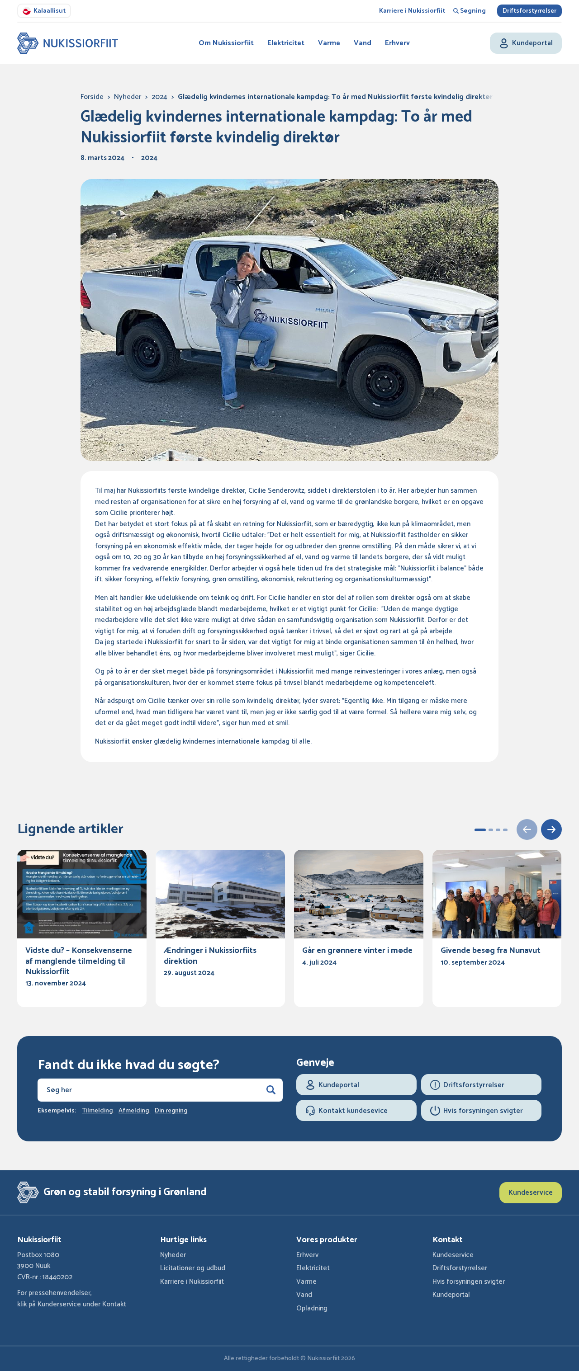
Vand (362, 43)
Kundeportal (451, 1294)
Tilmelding (97, 1111)
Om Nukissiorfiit (226, 43)
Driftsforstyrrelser (529, 11)
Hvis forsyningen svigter (468, 1281)
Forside (92, 97)
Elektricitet (285, 43)
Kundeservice (530, 1193)
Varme (329, 43)
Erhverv (397, 43)
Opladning (311, 1308)
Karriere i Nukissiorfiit (412, 11)
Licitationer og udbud (192, 1268)
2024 (159, 97)
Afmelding (134, 1111)
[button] (480, 830)
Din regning (171, 1111)
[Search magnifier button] (271, 1090)
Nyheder (127, 97)
